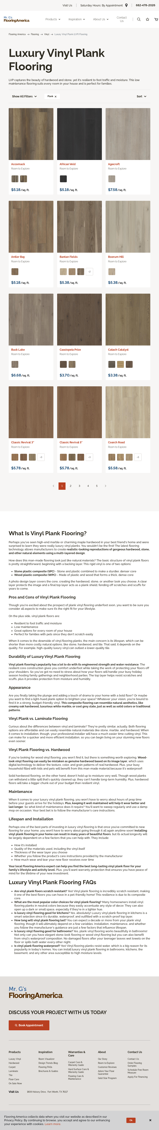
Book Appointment (31, 1025)
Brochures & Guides (48, 1071)
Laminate (13, 1071)
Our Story (102, 1059)
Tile (10, 1075)
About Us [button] (99, 19)
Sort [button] (139, 96)
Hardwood (14, 1063)
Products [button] (51, 19)
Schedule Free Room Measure (138, 1071)
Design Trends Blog (48, 1063)
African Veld (68, 164)
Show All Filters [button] (22, 96)
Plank (50, 96)
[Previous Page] (53, 486)
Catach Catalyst (118, 349)
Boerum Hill (116, 256)
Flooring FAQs (45, 1067)
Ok (130, 1120)
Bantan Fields (69, 256)
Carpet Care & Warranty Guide (76, 1063)
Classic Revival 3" (22, 442)
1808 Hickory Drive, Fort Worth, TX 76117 (47, 1092)
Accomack (18, 164)
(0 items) (156, 19)
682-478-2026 (145, 5)
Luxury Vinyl (15, 1059)
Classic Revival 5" (71, 442)
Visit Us (67, 5)
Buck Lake (18, 349)
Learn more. (53, 1124)
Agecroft (114, 164)
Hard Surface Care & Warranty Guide (78, 1070)
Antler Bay (18, 256)
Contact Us (122, 19)
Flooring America (17, 34)
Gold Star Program (107, 1078)
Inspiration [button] (75, 19)
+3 (41, 457)
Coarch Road (116, 442)
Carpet (12, 1067)
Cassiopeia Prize (70, 349)
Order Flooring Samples (135, 1064)
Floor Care (14, 1079)
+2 (89, 271)
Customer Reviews (107, 1067)
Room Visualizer (47, 1059)
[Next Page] (105, 486)
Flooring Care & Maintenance (76, 1077)
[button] (139, 19)
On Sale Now (15, 1083)
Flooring (35, 34)
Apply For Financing (138, 1077)
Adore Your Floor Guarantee (106, 1072)
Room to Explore (106, 1063)
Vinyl (46, 34)
